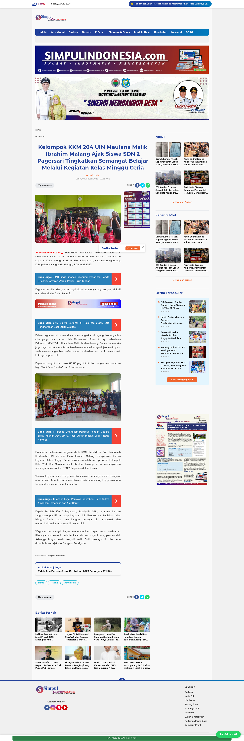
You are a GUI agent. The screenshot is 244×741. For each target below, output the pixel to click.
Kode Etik (190, 696)
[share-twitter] (142, 185)
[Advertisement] (147, 16)
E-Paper (100, 32)
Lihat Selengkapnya (181, 379)
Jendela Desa (142, 32)
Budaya (73, 32)
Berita (41, 582)
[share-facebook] (137, 185)
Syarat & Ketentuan (194, 717)
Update (133, 248)
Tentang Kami (192, 708)
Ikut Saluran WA (228, 734)
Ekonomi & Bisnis (119, 32)
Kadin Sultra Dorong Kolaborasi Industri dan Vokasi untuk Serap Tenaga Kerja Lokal (195, 162)
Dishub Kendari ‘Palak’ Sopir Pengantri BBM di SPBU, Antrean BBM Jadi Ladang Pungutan (168, 162)
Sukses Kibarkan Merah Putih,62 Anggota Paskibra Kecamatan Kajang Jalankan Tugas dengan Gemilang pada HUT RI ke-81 (171, 335)
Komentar (46, 185)
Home (41, 3)
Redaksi (189, 692)
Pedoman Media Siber (196, 721)
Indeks (43, 32)
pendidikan (70, 582)
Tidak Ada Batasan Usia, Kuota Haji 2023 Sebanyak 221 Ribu (75, 571)
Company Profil (193, 725)
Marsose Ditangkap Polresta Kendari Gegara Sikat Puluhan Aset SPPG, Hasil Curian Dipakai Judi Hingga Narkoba (73, 435)
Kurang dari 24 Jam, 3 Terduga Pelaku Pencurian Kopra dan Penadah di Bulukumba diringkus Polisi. (173, 350)
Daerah (86, 32)
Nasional (176, 32)
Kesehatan (160, 32)
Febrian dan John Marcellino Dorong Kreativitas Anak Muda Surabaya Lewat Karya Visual (172, 3)
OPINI (189, 32)
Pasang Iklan (191, 704)
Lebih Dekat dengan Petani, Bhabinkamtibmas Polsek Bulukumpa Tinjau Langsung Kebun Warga (172, 320)
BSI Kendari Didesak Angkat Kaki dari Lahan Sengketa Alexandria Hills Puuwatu (167, 190)
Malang (54, 582)
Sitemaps (189, 712)
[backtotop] (122, 681)
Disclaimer (190, 700)
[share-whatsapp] (148, 185)
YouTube (67, 711)
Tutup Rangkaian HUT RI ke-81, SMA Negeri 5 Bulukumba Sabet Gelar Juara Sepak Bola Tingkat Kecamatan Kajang (174, 365)
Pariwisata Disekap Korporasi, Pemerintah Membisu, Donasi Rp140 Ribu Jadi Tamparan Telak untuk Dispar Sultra (196, 190)
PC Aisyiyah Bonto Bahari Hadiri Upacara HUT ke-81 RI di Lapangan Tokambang (173, 305)
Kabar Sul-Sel (166, 215)
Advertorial (58, 32)
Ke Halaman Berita (181, 202)
